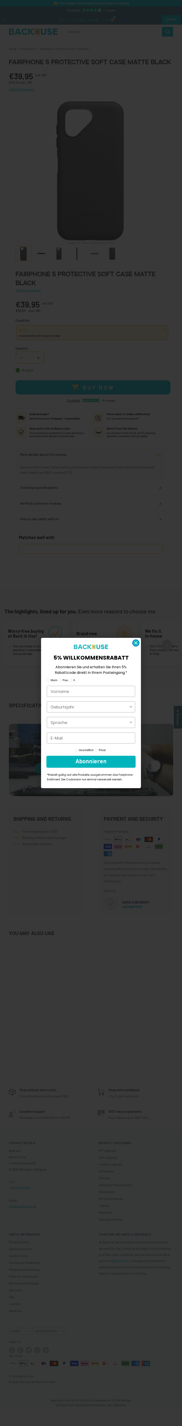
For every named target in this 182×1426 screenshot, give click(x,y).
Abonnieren (91, 762)
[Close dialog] (136, 643)
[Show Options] (131, 707)
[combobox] (90, 707)
